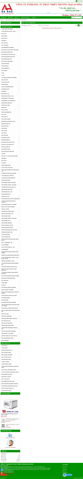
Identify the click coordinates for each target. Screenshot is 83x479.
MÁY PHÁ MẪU (4, 128)
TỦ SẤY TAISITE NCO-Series (7, 29)
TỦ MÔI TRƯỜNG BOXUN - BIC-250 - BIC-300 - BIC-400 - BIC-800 (10, 258)
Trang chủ (3, 17)
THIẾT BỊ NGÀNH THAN (5, 194)
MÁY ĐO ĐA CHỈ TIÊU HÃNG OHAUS (8, 278)
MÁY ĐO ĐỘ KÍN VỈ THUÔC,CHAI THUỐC (9, 295)
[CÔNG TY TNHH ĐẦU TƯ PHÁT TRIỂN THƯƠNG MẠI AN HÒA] (41, 15)
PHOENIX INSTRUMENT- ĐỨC (7, 232)
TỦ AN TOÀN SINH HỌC (5, 236)
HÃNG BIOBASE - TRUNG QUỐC (7, 98)
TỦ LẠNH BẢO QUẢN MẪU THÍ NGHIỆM (8, 77)
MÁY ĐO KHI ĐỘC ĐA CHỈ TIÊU (7, 225)
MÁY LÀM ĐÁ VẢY (4, 280)
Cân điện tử (65, 466)
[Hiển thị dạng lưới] (78, 25)
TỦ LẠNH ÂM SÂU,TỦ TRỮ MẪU (7, 175)
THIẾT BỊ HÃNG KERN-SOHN (6, 189)
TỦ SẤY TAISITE (4, 347)
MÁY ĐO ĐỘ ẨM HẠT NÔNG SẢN (7, 151)
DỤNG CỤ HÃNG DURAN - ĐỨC (7, 213)
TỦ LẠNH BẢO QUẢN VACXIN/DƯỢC (8, 177)
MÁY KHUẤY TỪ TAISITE (6, 376)
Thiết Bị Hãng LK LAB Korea (7, 333)
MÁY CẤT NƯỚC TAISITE (6, 352)
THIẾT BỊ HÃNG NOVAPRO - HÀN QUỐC (8, 204)
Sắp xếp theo (24, 25)
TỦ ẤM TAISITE (4, 345)
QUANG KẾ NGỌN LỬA (5, 123)
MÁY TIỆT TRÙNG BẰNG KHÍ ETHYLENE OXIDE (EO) (10, 311)
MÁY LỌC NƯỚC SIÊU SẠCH (6, 323)
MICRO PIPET (4, 107)
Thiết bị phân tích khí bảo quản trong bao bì (10, 240)
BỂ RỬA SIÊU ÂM (4, 84)
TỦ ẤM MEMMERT (4, 249)
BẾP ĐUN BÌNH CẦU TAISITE (6, 374)
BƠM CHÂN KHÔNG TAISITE (6, 350)
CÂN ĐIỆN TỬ (4, 91)
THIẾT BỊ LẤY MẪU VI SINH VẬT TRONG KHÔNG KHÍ (9, 270)
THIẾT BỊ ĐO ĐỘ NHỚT (5, 180)
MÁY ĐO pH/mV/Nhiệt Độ (6, 112)
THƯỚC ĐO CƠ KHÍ (5, 196)
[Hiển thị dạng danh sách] (81, 25)
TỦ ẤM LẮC (3, 285)
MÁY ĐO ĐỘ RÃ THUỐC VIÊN (6, 52)
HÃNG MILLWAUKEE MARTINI (7, 227)
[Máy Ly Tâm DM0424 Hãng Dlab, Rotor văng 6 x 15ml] (10, 404)
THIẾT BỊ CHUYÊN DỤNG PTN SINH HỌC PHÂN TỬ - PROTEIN (10, 305)
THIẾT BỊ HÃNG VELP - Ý (6, 220)
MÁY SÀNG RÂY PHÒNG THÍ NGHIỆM (8, 287)
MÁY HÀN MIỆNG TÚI (5, 68)
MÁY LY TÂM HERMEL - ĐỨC (6, 242)
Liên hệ (33, 17)
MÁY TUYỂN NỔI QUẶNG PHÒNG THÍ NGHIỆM (10, 275)
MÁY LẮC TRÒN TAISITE (6, 357)
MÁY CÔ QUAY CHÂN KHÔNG (7, 61)
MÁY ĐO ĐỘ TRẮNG (5, 63)
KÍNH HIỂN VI (3, 40)
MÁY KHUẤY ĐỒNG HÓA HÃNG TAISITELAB (9, 383)
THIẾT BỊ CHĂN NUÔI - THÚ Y (7, 191)
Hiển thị (40, 25)
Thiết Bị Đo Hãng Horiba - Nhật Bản (9, 318)
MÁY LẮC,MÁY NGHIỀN (5, 119)
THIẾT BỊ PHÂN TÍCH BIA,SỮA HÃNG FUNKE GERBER (9, 252)
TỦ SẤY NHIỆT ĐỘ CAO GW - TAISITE (8, 31)
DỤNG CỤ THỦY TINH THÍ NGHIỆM (8, 206)
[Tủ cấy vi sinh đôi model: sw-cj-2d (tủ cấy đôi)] (3, 428)
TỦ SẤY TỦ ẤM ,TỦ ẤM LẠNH (7, 167)
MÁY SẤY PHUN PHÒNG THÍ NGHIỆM (8, 331)
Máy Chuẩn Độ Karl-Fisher (7, 338)
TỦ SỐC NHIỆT (4, 282)
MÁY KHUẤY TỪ (4, 116)
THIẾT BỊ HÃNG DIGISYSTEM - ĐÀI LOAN (9, 229)
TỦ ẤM (2, 72)
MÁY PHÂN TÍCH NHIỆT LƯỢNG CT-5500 (9, 266)
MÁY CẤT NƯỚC (4, 79)
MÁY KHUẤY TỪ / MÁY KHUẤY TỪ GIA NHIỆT (10, 49)
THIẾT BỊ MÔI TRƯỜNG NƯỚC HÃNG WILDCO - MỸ (10, 170)
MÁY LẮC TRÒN (4, 42)
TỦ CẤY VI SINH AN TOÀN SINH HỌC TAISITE (10, 372)
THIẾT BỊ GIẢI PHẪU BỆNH (6, 316)
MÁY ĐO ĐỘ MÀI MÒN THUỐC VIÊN (8, 56)
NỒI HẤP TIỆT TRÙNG (5, 105)
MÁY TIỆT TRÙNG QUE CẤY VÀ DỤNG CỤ (9, 335)
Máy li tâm (65, 470)
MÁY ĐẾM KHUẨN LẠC (5, 139)
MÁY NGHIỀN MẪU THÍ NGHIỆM (7, 47)
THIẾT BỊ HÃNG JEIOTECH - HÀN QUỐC (9, 218)
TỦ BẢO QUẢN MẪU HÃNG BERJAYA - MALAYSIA (8, 202)
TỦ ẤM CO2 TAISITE (5, 361)
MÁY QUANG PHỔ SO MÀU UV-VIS (7, 142)
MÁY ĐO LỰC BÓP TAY (5, 146)
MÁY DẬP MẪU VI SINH (5, 149)
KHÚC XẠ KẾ (3, 160)
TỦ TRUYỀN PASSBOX (5, 297)
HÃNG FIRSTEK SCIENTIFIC (6, 102)
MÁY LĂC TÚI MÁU (5, 313)
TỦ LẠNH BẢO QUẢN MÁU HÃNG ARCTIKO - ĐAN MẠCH (9, 273)
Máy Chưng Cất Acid (5, 320)
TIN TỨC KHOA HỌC (25, 17)
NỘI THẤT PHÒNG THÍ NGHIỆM (7, 289)
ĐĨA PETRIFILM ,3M (5, 93)
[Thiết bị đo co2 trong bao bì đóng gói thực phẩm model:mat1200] (3, 422)
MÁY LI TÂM (3, 33)
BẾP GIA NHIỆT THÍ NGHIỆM (6, 354)
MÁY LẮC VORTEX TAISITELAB (7, 388)
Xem (76, 25)
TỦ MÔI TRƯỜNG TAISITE (6, 364)
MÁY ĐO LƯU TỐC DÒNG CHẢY (7, 144)
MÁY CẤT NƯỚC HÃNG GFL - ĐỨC (8, 247)
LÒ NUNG (3, 153)
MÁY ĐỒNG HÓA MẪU (5, 137)
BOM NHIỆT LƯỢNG (5, 89)
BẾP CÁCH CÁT (4, 38)
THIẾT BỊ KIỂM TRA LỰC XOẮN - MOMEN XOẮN (10, 198)
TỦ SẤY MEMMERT (5, 244)
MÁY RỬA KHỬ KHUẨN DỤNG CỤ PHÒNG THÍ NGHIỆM (10, 293)
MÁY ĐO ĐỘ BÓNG (5, 340)
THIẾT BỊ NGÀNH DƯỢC (6, 165)
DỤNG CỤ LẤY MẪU (5, 209)
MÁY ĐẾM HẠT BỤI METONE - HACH (8, 121)
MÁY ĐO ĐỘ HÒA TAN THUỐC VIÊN (8, 54)
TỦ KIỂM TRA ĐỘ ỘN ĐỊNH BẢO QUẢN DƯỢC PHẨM (10, 367)
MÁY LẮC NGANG (4, 45)
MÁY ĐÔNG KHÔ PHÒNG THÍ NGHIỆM (8, 302)
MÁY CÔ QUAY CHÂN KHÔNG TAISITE (8, 369)
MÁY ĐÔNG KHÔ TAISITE (6, 359)
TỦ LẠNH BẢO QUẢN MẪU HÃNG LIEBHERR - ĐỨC (10, 264)
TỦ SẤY (2, 75)
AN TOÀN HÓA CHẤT (5, 82)
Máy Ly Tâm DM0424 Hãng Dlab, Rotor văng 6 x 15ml (9, 414)
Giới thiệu (10, 17)
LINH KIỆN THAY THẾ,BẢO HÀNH (7, 211)
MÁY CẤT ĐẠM (4, 70)
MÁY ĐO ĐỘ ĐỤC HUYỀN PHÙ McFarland (9, 308)
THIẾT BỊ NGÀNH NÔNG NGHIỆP (7, 325)
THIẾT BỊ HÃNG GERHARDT (6, 222)
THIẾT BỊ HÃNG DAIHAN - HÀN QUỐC (8, 182)
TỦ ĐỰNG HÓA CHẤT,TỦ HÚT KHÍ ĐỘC (8, 173)
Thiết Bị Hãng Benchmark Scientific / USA (9, 328)
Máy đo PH (65, 469)
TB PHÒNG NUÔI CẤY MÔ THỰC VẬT (8, 187)
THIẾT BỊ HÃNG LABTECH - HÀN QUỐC (8, 184)
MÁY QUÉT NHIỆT (4, 300)
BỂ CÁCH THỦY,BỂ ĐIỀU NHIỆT (7, 86)
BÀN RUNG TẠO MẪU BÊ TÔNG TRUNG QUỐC (10, 255)
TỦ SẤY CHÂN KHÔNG (5, 234)
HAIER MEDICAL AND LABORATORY (8, 100)
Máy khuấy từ (65, 472)
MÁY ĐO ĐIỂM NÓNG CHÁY (6, 59)
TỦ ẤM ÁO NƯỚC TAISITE (6, 390)
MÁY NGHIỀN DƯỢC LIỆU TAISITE (7, 381)
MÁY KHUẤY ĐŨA (4, 135)
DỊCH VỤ (16, 17)
